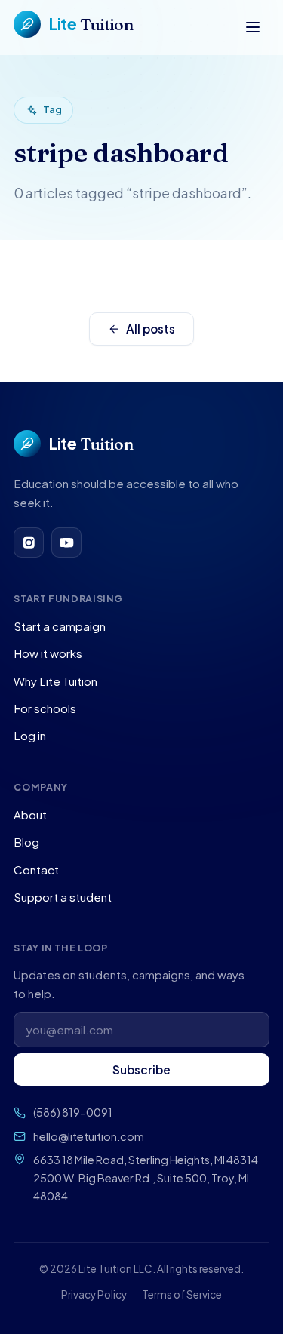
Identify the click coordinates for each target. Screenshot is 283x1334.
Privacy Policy (94, 1294)
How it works (48, 653)
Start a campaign (60, 626)
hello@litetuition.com (88, 1136)
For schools (45, 708)
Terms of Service (182, 1294)
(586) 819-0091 (72, 1112)
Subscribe (141, 1069)
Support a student (63, 897)
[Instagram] (29, 542)
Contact (36, 869)
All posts (150, 328)
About (30, 814)
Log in (30, 735)
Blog (26, 842)
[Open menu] (252, 27)
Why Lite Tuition (55, 681)
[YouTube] (66, 542)
